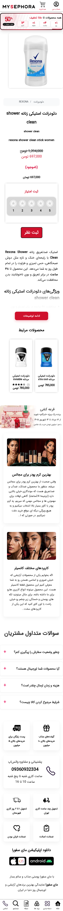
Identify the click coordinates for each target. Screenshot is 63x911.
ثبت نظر (31, 232)
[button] (13, 206)
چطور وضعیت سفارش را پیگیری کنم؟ (36, 652)
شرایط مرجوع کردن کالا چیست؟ (39, 702)
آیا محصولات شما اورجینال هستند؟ (37, 668)
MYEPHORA (19, 6)
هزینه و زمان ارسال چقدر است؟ (40, 685)
